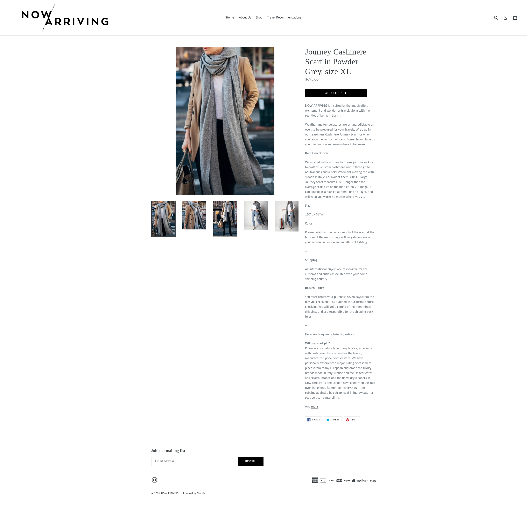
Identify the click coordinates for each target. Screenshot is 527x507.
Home (230, 17)
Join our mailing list (168, 450)
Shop (259, 17)
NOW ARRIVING (169, 493)
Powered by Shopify (194, 493)
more (314, 406)
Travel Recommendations (284, 17)
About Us (245, 17)
